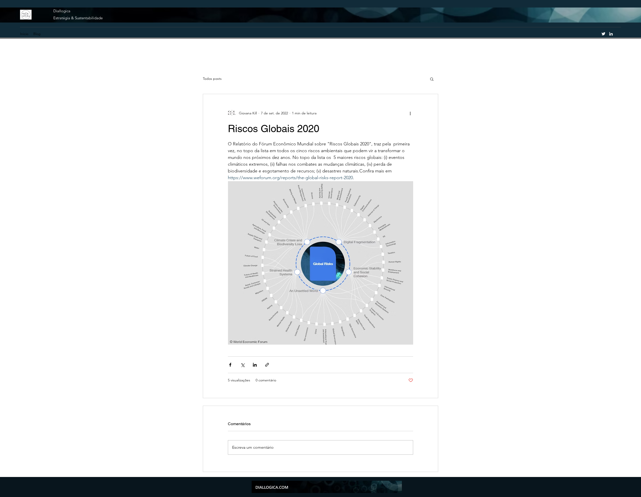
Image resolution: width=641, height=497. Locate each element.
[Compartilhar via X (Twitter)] (242, 364)
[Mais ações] (410, 113)
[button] (431, 79)
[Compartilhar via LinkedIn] (254, 364)
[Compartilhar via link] (267, 364)
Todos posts (212, 78)
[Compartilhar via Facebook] (230, 364)
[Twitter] (603, 33)
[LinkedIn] (610, 33)
